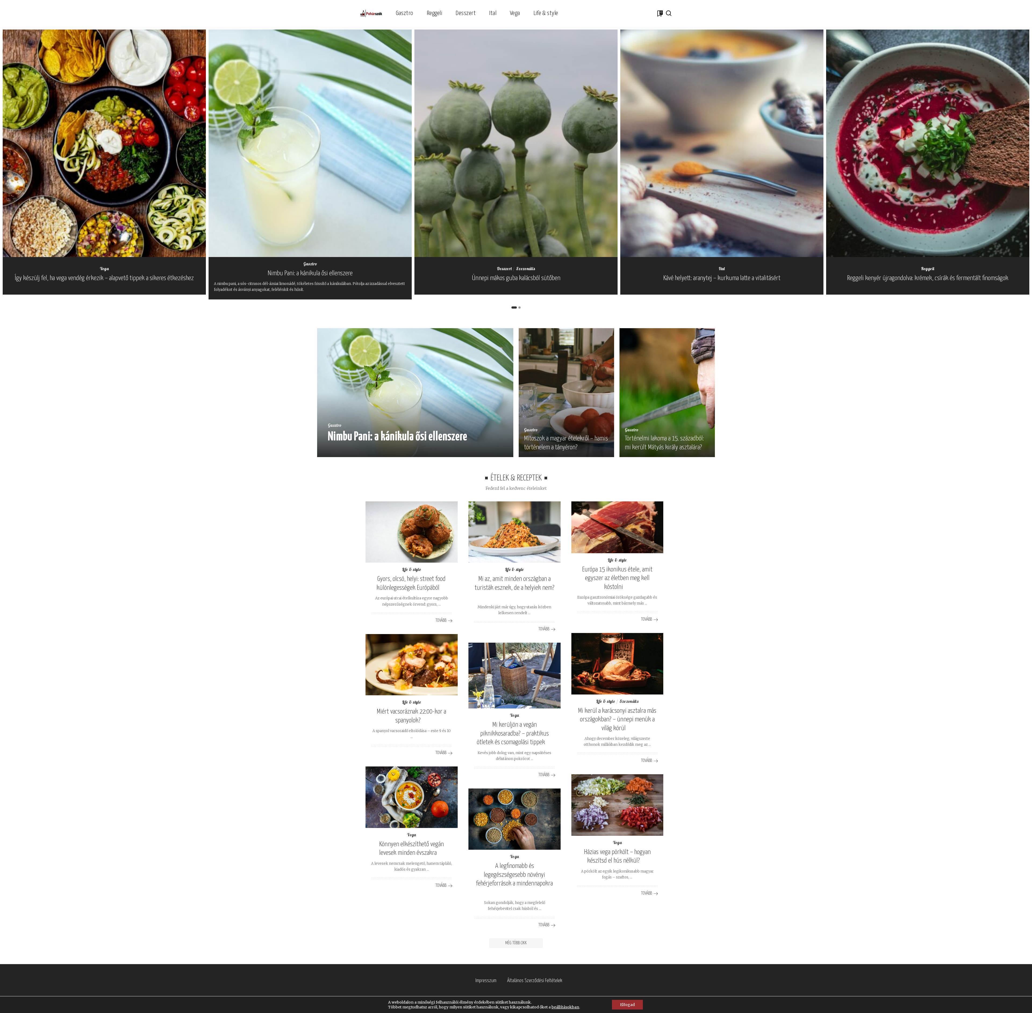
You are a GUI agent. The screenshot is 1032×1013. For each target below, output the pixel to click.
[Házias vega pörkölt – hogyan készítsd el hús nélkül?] (617, 805)
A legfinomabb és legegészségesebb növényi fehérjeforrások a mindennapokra (514, 875)
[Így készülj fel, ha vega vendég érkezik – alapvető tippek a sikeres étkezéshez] (104, 143)
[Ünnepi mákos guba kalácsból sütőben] (516, 143)
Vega (104, 269)
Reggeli (927, 269)
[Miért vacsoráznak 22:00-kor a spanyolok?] (412, 665)
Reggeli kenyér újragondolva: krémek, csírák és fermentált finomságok (927, 278)
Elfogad (627, 1004)
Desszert (504, 269)
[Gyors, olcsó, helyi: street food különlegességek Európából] (412, 532)
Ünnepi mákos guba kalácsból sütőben (516, 278)
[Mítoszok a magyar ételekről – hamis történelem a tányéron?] (566, 392)
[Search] (668, 13)
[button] (514, 307)
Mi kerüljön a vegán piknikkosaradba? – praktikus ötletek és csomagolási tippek (513, 734)
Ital (722, 269)
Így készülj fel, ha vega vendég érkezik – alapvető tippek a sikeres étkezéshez (104, 278)
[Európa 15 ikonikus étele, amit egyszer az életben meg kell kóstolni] (617, 527)
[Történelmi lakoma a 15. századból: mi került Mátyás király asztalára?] (667, 392)
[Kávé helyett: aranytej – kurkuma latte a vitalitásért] (721, 143)
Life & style (411, 570)
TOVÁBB (491, 452)
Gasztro (310, 264)
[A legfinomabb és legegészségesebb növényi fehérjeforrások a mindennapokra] (514, 819)
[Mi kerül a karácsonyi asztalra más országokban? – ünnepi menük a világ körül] (617, 663)
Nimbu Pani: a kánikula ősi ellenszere (310, 273)
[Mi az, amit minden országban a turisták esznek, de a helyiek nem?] (514, 532)
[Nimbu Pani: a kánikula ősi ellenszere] (310, 143)
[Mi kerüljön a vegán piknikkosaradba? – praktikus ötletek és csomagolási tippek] (514, 675)
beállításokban (565, 1007)
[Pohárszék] (371, 13)
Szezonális (525, 269)
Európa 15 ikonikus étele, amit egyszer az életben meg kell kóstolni (617, 578)
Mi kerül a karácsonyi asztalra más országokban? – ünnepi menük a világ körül (617, 720)
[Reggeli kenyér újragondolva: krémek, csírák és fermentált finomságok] (927, 143)
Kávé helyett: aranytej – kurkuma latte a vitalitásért (721, 278)
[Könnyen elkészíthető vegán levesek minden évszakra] (412, 797)
